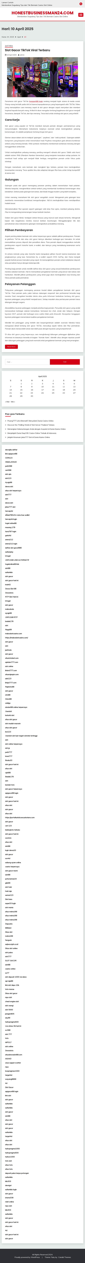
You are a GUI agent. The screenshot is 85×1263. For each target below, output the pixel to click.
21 (11, 393)
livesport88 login (36, 101)
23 (32, 393)
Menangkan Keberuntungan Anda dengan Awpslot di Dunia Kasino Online (36, 429)
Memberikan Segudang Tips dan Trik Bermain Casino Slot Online (27, 5)
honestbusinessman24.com (42, 13)
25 (53, 393)
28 (11, 396)
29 (21, 396)
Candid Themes (64, 1257)
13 (74, 387)
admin (22, 55)
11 (53, 387)
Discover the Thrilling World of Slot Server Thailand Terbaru (30, 425)
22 (21, 393)
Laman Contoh (7, 2)
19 (64, 390)
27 (74, 393)
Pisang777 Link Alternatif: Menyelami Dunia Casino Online (30, 421)
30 (32, 396)
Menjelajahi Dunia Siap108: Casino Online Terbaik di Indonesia (31, 433)
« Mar (7, 402)
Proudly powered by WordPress (27, 1257)
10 (42, 387)
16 (32, 390)
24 (42, 393)
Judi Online (9, 46)
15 (21, 390)
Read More (11, 347)
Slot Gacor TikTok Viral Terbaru (27, 50)
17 (42, 390)
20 (74, 390)
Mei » (13, 402)
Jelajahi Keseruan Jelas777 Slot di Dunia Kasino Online (28, 437)
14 (11, 390)
